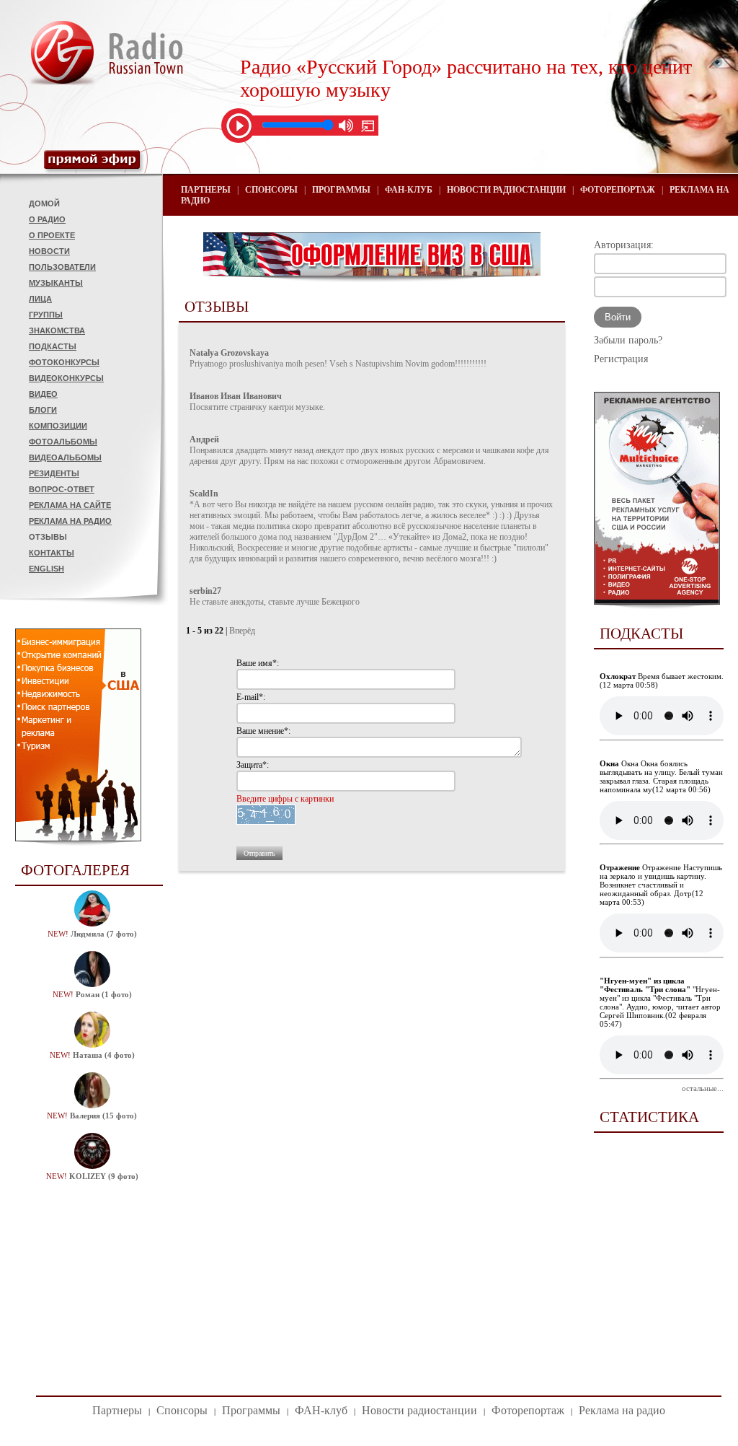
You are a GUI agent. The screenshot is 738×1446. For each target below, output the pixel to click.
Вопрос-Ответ (61, 489)
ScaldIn (204, 493)
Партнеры (206, 190)
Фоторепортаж (617, 190)
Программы (341, 190)
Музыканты (56, 283)
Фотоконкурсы (64, 362)
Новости (49, 251)
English (46, 568)
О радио (47, 219)
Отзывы (48, 537)
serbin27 (205, 591)
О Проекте (52, 235)
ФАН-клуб (408, 190)
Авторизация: (624, 245)
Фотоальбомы (63, 441)
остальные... (703, 1088)
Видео (43, 394)
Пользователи (62, 267)
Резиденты (54, 473)
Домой (44, 203)
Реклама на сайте (70, 505)
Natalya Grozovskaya (229, 353)
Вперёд (242, 631)
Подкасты (52, 346)
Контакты (51, 552)
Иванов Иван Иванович (236, 396)
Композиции (58, 425)
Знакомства (57, 330)
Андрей (204, 439)
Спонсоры (271, 190)
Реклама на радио (70, 521)
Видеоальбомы (65, 457)
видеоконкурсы (66, 378)
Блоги (43, 410)
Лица (40, 298)
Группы (46, 314)
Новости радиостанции (506, 190)
